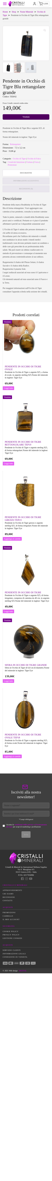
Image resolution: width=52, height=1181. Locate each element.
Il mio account (11, 919)
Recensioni (9, 897)
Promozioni (9, 913)
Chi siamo (8, 894)
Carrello (8, 916)
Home (5, 12)
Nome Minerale (26, 12)
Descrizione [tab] (26, 173)
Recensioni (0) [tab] (26, 189)
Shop (14, 12)
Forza (36, 162)
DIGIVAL (23, 971)
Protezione (12, 165)
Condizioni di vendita (15, 957)
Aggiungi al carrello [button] (12, 539)
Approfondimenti (12, 890)
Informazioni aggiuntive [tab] (26, 181)
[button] (44, 30)
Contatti (8, 901)
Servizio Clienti (12, 950)
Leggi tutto (8, 388)
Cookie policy (11, 931)
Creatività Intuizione (16, 162)
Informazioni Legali (14, 954)
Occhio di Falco (34, 158)
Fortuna (29, 162)
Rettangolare (15, 144)
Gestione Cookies (12, 938)
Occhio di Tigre (19, 158)
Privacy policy (11, 935)
